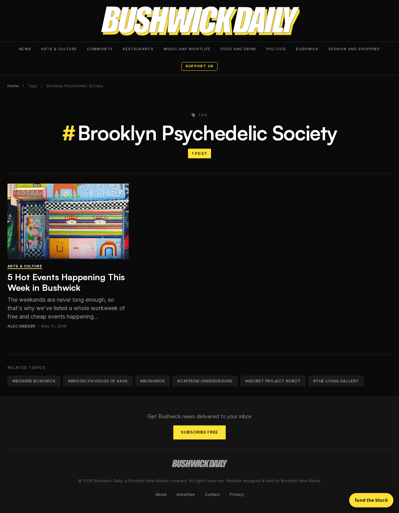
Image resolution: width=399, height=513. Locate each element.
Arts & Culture (59, 49)
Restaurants (138, 49)
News (25, 49)
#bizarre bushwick (33, 381)
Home (13, 86)
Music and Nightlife (187, 49)
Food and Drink (239, 49)
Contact (212, 494)
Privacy (237, 494)
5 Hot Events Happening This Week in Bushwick (66, 282)
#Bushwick (152, 381)
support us (199, 66)
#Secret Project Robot (273, 381)
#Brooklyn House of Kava (98, 381)
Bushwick (307, 49)
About (160, 494)
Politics (276, 49)
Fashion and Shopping (354, 49)
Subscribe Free (199, 432)
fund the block (371, 500)
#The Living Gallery (336, 381)
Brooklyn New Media (300, 480)
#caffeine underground (205, 381)
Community (100, 49)
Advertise (185, 494)
